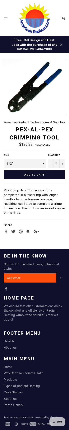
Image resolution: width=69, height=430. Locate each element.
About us (10, 347)
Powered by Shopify (46, 417)
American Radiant (24, 417)
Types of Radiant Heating (22, 386)
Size (6, 154)
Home (8, 367)
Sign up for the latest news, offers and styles (31, 266)
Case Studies (13, 392)
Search (9, 341)
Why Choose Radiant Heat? (23, 373)
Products (10, 379)
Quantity (54, 155)
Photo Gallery (13, 405)
